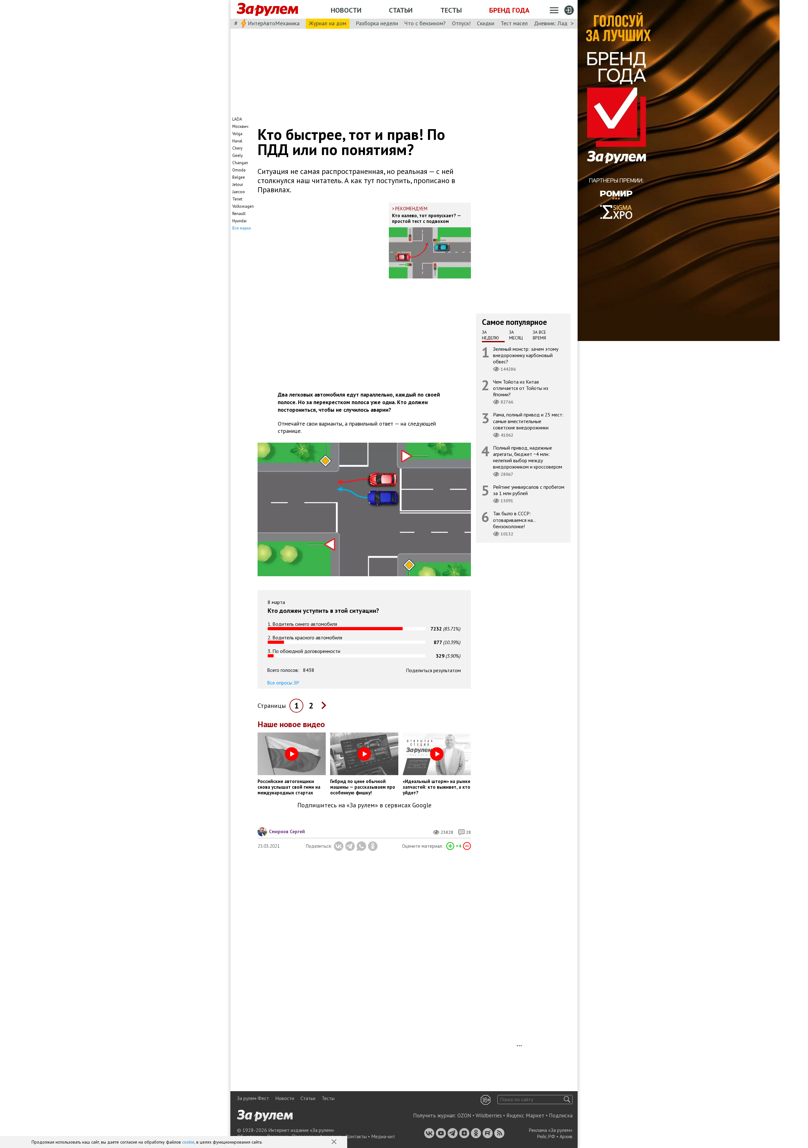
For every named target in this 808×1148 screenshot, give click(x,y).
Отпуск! (461, 23)
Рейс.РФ (546, 1136)
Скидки (485, 23)
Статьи (401, 10)
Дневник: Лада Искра (560, 23)
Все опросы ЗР (283, 682)
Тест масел (514, 23)
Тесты (451, 10)
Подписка (561, 1115)
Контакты (356, 1136)
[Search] (567, 1099)
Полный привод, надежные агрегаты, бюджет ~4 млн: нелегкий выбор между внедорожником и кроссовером (527, 457)
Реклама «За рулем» (551, 1130)
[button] (334, 1142)
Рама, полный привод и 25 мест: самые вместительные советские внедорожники (528, 420)
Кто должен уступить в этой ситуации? (323, 611)
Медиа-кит (383, 1136)
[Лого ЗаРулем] (267, 9)
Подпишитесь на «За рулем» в (364, 805)
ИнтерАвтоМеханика (274, 23)
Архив (566, 1136)
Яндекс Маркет (525, 1115)
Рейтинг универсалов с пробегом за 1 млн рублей (528, 490)
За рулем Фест (253, 1098)
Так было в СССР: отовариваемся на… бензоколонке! (514, 519)
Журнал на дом (327, 23)
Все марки (241, 228)
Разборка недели (377, 23)
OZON (464, 1115)
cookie (188, 1142)
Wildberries (489, 1115)
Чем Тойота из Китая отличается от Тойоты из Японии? (520, 388)
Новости (346, 10)
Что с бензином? (425, 23)
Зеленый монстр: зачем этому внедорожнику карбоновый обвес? (525, 354)
